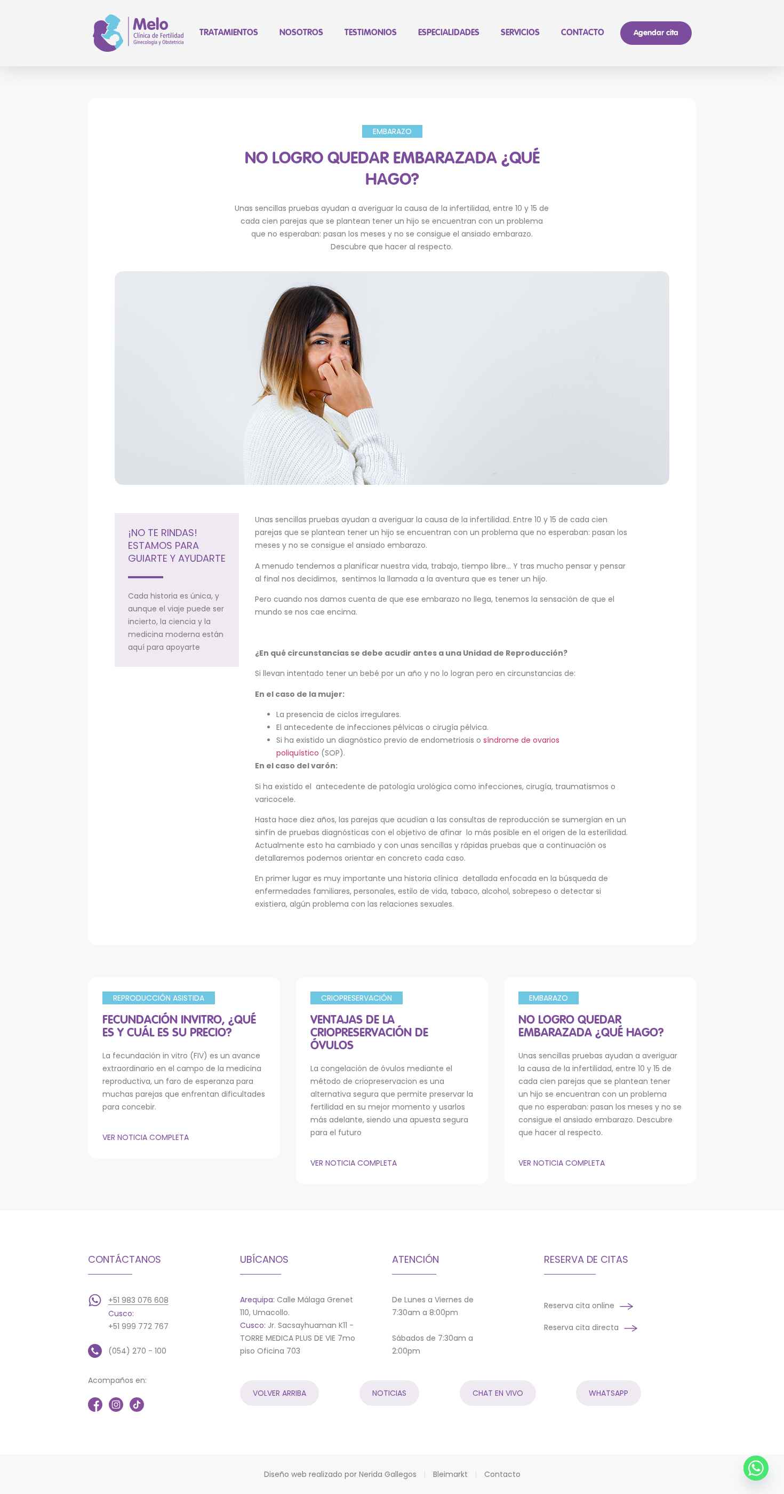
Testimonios (371, 33)
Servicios (520, 33)
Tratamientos (228, 33)
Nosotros (301, 33)
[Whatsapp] (756, 1468)
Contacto (582, 33)
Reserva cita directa (581, 1327)
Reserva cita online (579, 1305)
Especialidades (448, 33)
